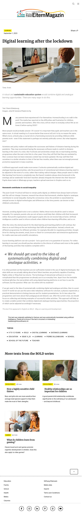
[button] (74, 30)
